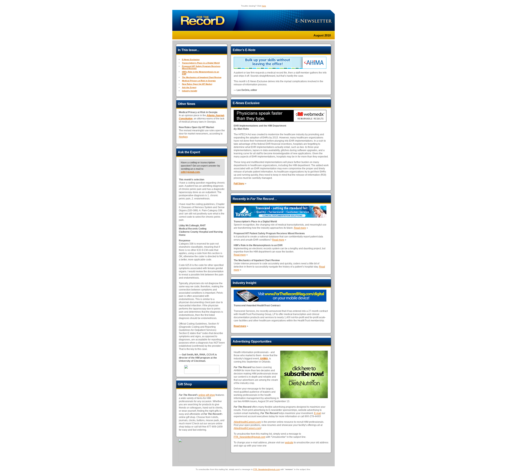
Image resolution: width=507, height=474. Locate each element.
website (289, 442)
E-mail (317, 413)
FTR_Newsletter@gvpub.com (249, 437)
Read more (300, 228)
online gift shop (206, 395)
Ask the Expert (189, 87)
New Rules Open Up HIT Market (197, 84)
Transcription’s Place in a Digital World (201, 63)
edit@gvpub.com (190, 172)
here (264, 6)
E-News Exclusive (191, 59)
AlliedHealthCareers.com (247, 422)
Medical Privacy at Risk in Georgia (199, 81)
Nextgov (183, 136)
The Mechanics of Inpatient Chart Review (201, 77)
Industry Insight (189, 91)
